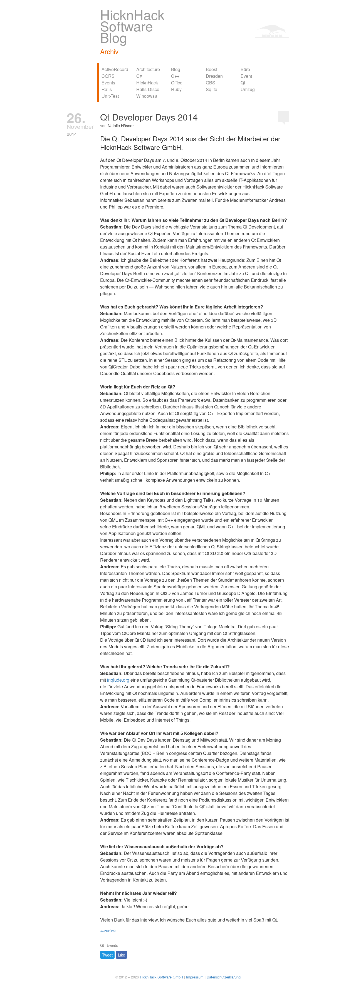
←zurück (108, 930)
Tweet (107, 955)
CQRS (108, 76)
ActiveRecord (115, 69)
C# (139, 76)
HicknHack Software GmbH (161, 977)
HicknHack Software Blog (132, 26)
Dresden (214, 76)
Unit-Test (110, 96)
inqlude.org (118, 680)
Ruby (176, 89)
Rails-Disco (147, 89)
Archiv (109, 51)
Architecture (148, 69)
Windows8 (146, 96)
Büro (245, 69)
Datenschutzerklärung (224, 977)
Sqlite (211, 89)
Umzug (248, 89)
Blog (175, 69)
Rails (107, 89)
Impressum (195, 977)
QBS (210, 82)
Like (121, 955)
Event (246, 76)
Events (108, 82)
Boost (211, 69)
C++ (175, 76)
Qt (243, 82)
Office (176, 82)
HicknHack (147, 82)
